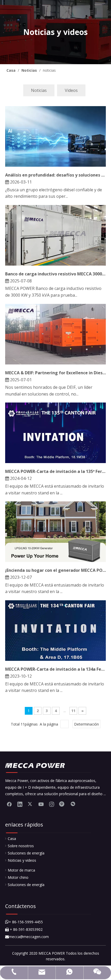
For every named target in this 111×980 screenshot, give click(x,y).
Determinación (86, 724)
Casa (12, 838)
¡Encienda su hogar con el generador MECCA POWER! (55, 570)
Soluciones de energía (26, 853)
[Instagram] (51, 804)
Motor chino (18, 877)
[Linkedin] (20, 804)
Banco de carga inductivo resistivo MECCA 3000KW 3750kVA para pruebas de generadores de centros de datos (55, 274)
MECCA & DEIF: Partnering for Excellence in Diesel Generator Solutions (55, 373)
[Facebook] (9, 804)
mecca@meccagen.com (27, 936)
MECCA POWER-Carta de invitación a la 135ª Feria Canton (55, 471)
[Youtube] (41, 804)
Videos (71, 90)
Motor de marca (21, 870)
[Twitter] (30, 804)
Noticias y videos (22, 860)
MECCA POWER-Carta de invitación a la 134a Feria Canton (55, 669)
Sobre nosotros (21, 845)
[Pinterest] (62, 804)
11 (73, 710)
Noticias (39, 90)
